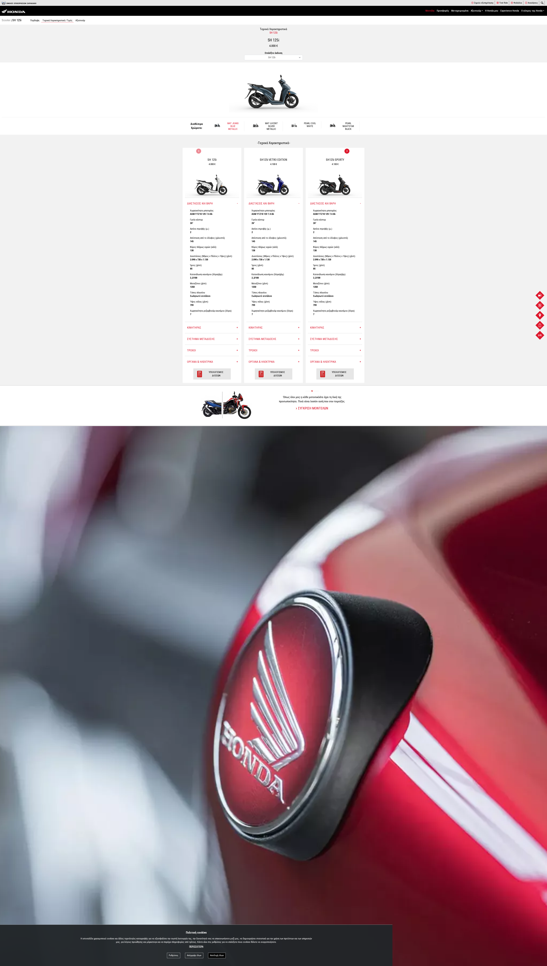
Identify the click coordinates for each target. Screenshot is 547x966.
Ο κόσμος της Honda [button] (531, 10)
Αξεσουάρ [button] (476, 10)
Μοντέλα (429, 10)
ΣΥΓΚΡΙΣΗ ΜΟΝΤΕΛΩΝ (313, 408)
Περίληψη (34, 20)
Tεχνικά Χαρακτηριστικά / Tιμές (57, 20)
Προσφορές (443, 10)
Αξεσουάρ (80, 20)
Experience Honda (509, 10)
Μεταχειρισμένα (460, 10)
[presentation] (198, 151)
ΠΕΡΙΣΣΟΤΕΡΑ (196, 946)
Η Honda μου (491, 10)
